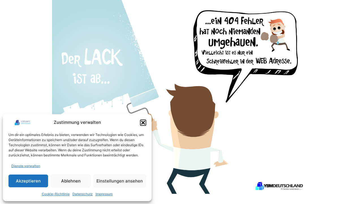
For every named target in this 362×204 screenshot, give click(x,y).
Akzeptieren (28, 181)
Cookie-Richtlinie (56, 194)
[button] (143, 123)
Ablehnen (71, 181)
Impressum (104, 194)
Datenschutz (82, 194)
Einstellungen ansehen (119, 181)
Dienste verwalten (25, 166)
